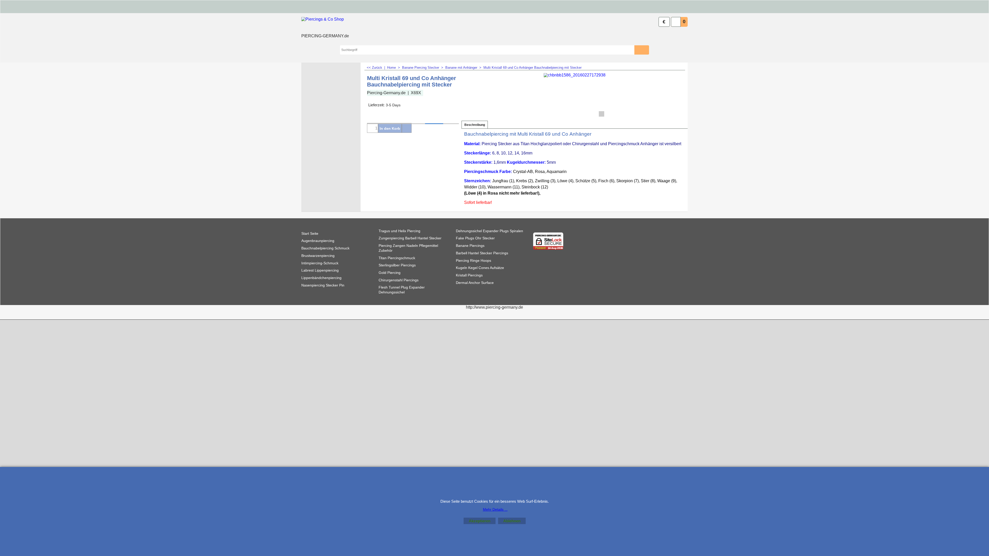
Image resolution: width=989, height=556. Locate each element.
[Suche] (645, 50)
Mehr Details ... (495, 509)
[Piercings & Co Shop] (325, 24)
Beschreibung (474, 125)
